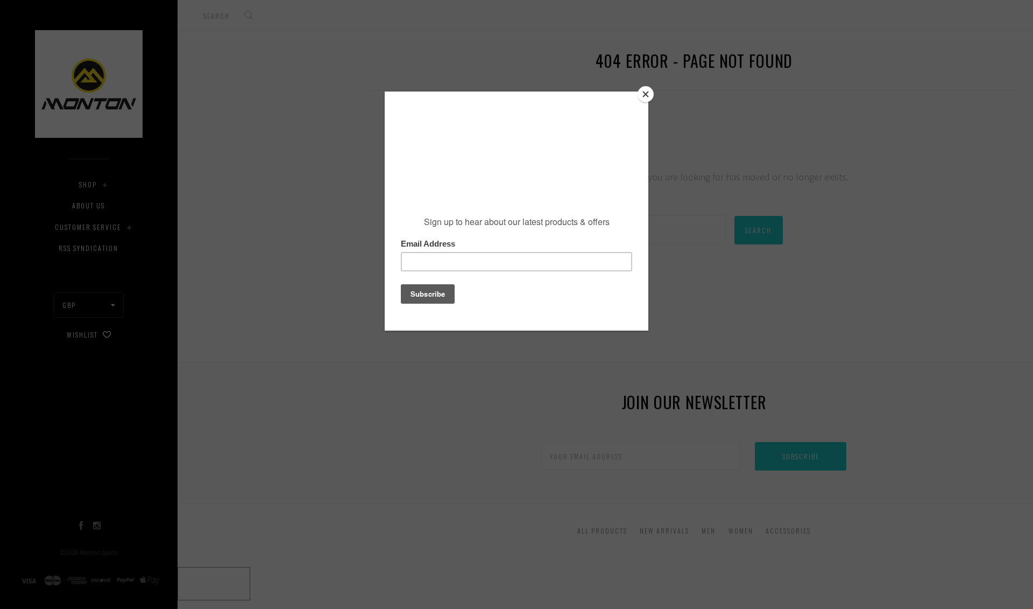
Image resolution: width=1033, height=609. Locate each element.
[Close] (646, 94)
